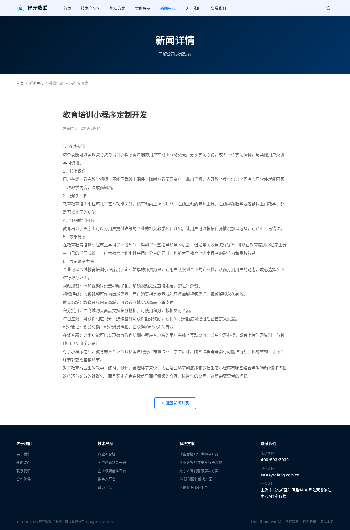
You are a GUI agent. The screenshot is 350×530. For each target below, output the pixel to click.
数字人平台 (107, 479)
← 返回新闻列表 (175, 403)
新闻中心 (168, 8)
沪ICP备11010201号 (266, 522)
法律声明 (292, 522)
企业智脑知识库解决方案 (198, 454)
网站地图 (327, 522)
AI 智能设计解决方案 (195, 479)
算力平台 (105, 487)
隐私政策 (309, 522)
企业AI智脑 (106, 454)
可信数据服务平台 (193, 487)
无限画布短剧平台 (112, 462)
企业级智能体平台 (112, 470)
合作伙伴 (23, 479)
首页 (67, 8)
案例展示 (142, 8)
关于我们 (193, 8)
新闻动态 (23, 462)
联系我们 (218, 8)
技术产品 (88, 8)
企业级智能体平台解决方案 (200, 462)
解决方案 (117, 8)
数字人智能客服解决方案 (198, 470)
